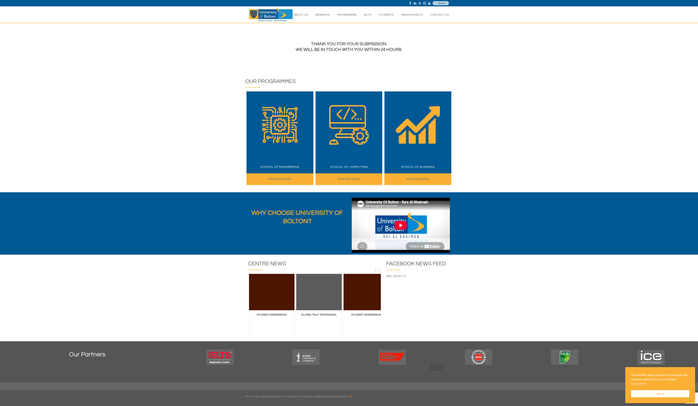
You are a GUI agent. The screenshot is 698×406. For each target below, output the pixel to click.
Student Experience (272, 314)
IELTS (367, 14)
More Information (279, 179)
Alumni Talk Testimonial (319, 314)
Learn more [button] (638, 383)
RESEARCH (322, 14)
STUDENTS (386, 14)
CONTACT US (439, 14)
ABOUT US (301, 14)
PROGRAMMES (347, 14)
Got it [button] (660, 393)
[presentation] (433, 368)
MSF (350, 396)
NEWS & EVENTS (412, 14)
